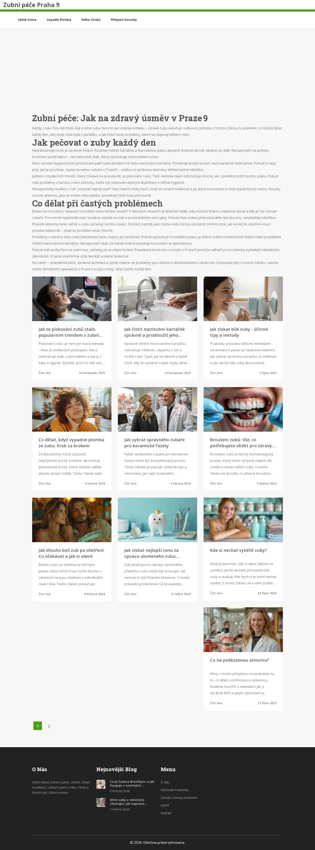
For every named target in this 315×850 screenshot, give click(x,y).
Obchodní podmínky (175, 790)
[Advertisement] (157, 77)
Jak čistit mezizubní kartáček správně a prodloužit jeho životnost (154, 332)
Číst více (45, 373)
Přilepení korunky (124, 20)
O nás (165, 782)
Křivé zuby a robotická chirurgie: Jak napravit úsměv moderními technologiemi (127, 802)
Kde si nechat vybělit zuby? (238, 550)
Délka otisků (90, 20)
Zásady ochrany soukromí (179, 798)
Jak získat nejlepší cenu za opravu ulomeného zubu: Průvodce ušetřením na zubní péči (155, 553)
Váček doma (27, 20)
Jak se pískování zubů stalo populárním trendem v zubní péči (69, 332)
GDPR (165, 805)
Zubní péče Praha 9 (31, 4)
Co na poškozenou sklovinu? (239, 660)
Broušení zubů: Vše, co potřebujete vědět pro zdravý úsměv (241, 443)
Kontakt (166, 813)
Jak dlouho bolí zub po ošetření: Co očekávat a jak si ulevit (72, 553)
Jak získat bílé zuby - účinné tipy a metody (239, 332)
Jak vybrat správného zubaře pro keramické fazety (154, 443)
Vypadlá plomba (59, 20)
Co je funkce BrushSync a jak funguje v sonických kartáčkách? (132, 783)
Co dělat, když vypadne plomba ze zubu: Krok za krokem (71, 443)
